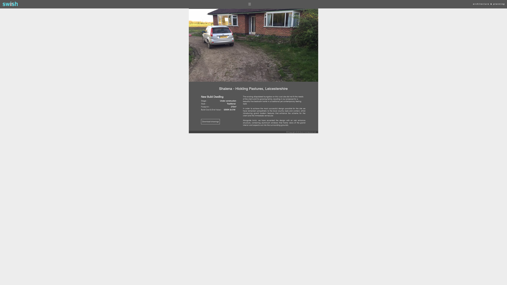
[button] (250, 4)
